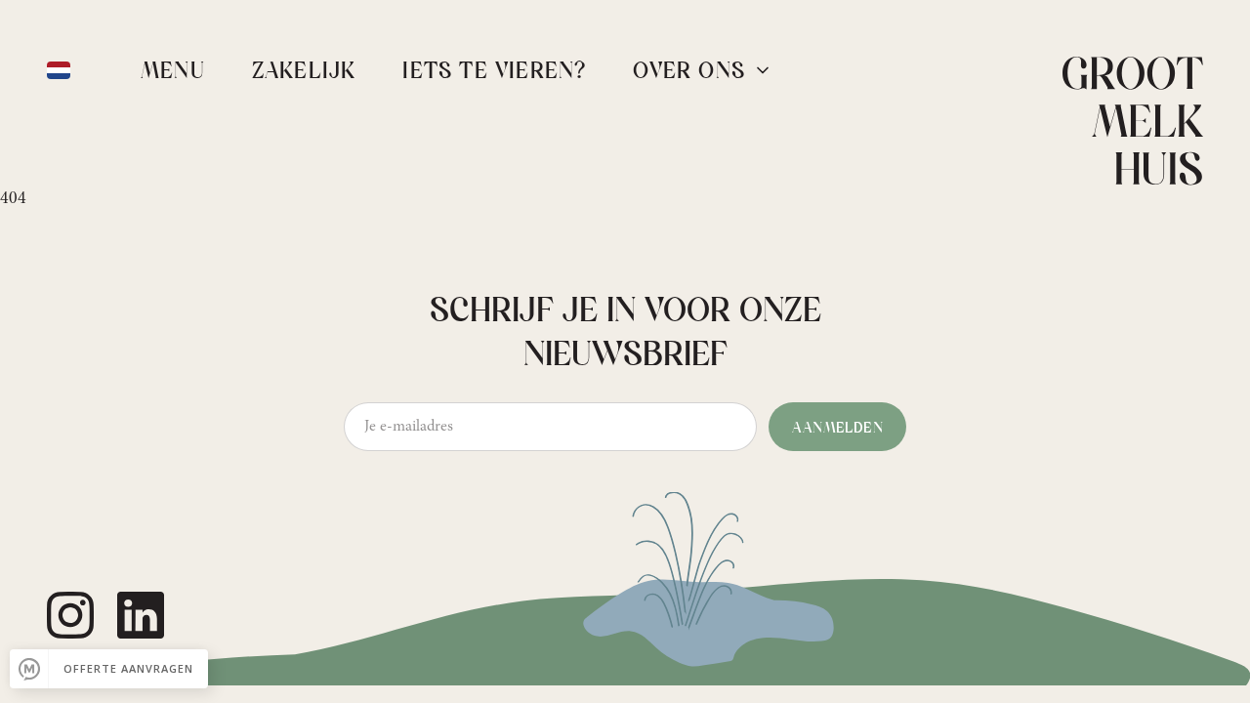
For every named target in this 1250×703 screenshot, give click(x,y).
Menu (173, 72)
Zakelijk (304, 72)
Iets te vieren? (494, 72)
